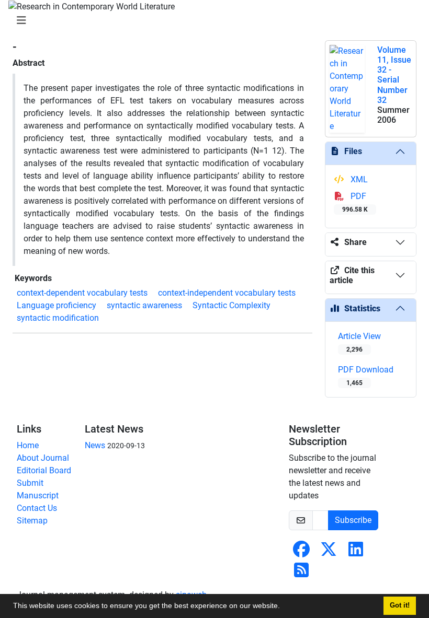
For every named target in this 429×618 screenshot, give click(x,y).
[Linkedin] (355, 552)
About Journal (43, 458)
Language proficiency (56, 305)
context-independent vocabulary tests (227, 293)
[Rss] (301, 573)
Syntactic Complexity (231, 305)
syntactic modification (58, 318)
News (95, 445)
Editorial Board (44, 470)
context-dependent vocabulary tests (82, 293)
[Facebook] (301, 552)
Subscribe (353, 520)
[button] (283, 607)
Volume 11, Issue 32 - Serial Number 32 (394, 75)
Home (28, 445)
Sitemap (32, 521)
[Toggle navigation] (211, 20)
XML (358, 179)
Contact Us (37, 508)
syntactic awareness (144, 305)
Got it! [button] (400, 605)
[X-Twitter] (328, 552)
